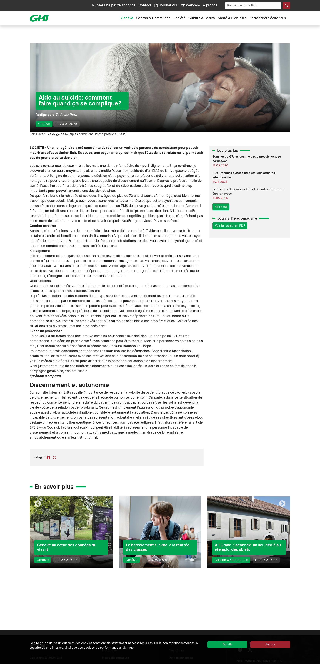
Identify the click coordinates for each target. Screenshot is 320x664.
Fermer (270, 644)
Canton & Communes (153, 18)
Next (282, 504)
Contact (145, 5)
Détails (227, 644)
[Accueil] (40, 18)
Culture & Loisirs (202, 18)
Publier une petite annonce (114, 5)
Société (179, 18)
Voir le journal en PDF (230, 225)
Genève (127, 18)
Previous (37, 504)
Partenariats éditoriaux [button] (267, 18)
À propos (210, 5)
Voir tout (221, 206)
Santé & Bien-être (232, 18)
